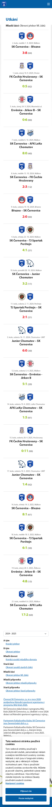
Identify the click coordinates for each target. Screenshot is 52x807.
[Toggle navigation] (48, 4)
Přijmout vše (26, 791)
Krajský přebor (13, 644)
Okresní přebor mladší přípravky (21, 683)
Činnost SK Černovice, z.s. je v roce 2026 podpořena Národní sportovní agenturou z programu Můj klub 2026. (23, 702)
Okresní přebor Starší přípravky (20, 691)
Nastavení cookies (14, 783)
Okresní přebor (13, 652)
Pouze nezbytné (26, 798)
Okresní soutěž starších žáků (19, 667)
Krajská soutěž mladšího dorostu (21, 660)
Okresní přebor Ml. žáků (17, 675)
